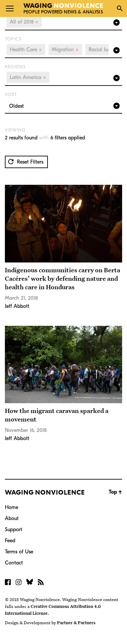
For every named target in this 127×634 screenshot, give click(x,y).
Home (11, 507)
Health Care (26, 50)
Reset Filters (29, 162)
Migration (65, 50)
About (12, 518)
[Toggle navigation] (10, 8)
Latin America (28, 77)
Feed (10, 541)
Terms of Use (19, 552)
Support (13, 529)
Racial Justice (105, 50)
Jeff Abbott (17, 306)
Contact (14, 563)
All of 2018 (24, 22)
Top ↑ (115, 492)
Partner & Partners (76, 623)
